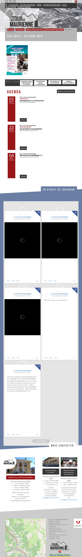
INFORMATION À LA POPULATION (32, 101)
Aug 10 (28, 372)
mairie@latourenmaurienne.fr (51, 498)
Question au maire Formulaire (40, 83)
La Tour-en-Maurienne (22, 217)
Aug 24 (66, 219)
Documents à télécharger (55, 82)
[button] (7, 521)
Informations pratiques (52, 5)
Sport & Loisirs (11, 7)
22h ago (28, 219)
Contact (69, 1)
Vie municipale (13, 5)
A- (6, 2)
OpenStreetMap (42, 555)
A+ (14, 2)
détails (23, 120)
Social (64, 5)
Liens (64, 1)
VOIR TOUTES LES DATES (66, 91)
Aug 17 (28, 296)
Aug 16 (66, 296)
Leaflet (37, 555)
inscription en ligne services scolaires (26, 83)
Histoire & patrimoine (27, 5)
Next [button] (77, 17)
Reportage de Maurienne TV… (31, 155)
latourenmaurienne (19, 219)
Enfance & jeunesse (24, 7)
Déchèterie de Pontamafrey (31, 129)
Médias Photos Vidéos (69, 82)
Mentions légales (56, 1)
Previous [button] (5, 17)
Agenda (39, 5)
